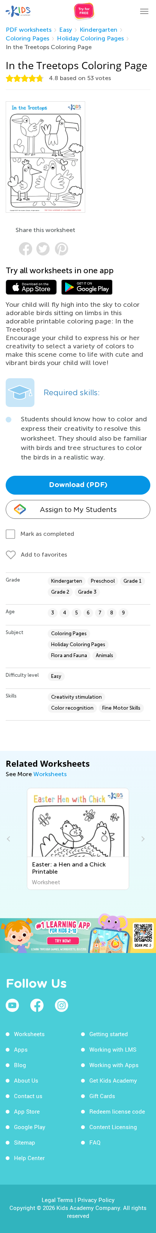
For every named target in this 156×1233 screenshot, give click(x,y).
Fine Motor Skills (121, 708)
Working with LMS (112, 1049)
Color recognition (72, 708)
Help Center (29, 1158)
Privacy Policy (96, 1200)
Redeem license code (117, 1111)
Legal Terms (57, 1200)
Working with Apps (114, 1065)
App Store (27, 1111)
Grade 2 (60, 592)
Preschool (103, 581)
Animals (104, 655)
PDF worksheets (28, 29)
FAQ (94, 1142)
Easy (65, 29)
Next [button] (142, 839)
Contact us (28, 1096)
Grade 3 (87, 592)
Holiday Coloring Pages (90, 38)
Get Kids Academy (113, 1080)
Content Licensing (113, 1127)
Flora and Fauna (69, 655)
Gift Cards (102, 1096)
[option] (78, 839)
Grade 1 (132, 581)
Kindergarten (98, 29)
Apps (21, 1049)
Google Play (29, 1127)
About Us (26, 1080)
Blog (20, 1065)
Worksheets (50, 774)
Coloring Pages (27, 38)
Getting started (108, 1034)
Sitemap (24, 1142)
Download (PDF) (78, 485)
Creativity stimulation (76, 697)
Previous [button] (9, 839)
